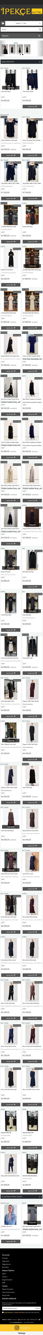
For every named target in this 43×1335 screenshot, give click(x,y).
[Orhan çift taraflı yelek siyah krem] (11, 646)
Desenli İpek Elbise (28, 226)
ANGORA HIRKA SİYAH (28, 1132)
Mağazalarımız (6, 1264)
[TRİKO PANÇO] (25, 80)
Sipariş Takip (6, 1295)
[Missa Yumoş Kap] (11, 560)
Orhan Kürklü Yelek (28, 658)
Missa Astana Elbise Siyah (29, 960)
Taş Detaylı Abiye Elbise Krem (8, 313)
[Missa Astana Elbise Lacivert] (11, 948)
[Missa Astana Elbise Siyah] (32, 948)
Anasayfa (5, 1258)
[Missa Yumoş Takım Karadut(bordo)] (32, 1034)
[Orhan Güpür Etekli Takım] (11, 689)
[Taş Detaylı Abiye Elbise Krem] (11, 301)
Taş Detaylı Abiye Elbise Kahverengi (32, 270)
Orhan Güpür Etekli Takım (7, 701)
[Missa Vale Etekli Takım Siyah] (11, 1078)
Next (39, 49)
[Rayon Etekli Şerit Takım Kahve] (32, 819)
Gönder (37, 1308)
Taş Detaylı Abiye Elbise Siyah (8, 226)
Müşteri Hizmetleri (7, 1289)
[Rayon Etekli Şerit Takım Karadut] (11, 862)
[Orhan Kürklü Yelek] (32, 646)
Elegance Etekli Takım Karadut (31, 701)
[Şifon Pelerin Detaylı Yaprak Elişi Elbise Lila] (32, 1215)
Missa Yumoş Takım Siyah (8, 1003)
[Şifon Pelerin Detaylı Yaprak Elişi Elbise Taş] (32, 474)
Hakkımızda (5, 1261)
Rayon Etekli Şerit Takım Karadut (9, 874)
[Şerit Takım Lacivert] (32, 862)
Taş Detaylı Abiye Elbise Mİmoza (31, 313)
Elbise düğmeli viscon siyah (8, 744)
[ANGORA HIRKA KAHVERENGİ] (32, 1164)
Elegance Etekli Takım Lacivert (9, 787)
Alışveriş (4, 1277)
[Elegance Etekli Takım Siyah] (32, 732)
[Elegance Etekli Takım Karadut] (32, 689)
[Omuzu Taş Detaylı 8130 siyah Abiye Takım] (32, 128)
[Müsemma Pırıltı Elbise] (11, 258)
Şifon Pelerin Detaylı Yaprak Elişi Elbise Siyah (12, 399)
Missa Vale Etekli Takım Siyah (8, 1089)
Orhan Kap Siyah (27, 615)
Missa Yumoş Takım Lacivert (8, 1046)
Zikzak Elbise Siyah (6, 615)
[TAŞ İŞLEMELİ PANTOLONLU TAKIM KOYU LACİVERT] (11, 172)
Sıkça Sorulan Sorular (8, 1292)
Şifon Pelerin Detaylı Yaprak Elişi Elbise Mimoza (13, 485)
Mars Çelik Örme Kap (28, 572)
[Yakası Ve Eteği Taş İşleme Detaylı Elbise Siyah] (11, 430)
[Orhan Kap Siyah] (32, 603)
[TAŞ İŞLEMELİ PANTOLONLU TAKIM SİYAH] (32, 172)
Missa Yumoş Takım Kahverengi (31, 1003)
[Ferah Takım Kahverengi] (11, 819)
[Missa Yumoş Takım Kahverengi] (32, 991)
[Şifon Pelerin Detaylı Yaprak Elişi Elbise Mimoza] (11, 474)
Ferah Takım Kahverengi (7, 830)
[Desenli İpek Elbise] (32, 215)
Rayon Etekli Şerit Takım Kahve (30, 830)
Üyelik (4, 1274)
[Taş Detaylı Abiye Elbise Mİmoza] (32, 301)
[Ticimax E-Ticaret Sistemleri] (21, 1333)
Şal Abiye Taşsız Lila (6, 1226)
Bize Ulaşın (5, 1267)
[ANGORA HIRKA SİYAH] (32, 1121)
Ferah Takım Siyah (27, 787)
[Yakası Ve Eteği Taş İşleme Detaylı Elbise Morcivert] (32, 344)
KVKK (3, 1283)
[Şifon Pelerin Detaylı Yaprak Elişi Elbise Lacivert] (11, 517)
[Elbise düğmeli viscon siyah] (11, 732)
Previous (3, 49)
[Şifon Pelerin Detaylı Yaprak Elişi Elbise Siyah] (11, 387)
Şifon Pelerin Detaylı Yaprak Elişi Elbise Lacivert (13, 528)
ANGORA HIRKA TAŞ (6, 1132)
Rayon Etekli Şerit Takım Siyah (8, 917)
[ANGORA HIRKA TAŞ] (11, 1121)
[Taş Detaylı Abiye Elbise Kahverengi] (32, 258)
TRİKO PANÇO (18, 91)
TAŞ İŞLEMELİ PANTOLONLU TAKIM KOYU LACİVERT (14, 183)
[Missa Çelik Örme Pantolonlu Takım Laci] (11, 1164)
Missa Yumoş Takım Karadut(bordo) (32, 1046)
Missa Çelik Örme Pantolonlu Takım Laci (11, 1176)
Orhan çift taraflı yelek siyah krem (9, 658)
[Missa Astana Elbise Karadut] (32, 905)
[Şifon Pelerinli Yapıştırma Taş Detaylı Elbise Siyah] (32, 387)
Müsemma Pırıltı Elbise (7, 270)
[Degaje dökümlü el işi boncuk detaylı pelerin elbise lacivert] (32, 517)
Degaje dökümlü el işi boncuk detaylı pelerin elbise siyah (15, 356)
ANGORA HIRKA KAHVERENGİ (30, 1176)
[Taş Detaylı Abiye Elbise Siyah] (11, 215)
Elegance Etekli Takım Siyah (30, 744)
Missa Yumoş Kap (5, 572)
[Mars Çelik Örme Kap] (32, 560)
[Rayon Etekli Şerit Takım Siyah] (11, 905)
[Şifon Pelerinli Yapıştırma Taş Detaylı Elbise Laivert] (32, 430)
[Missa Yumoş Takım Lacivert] (11, 1034)
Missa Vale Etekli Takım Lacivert (31, 1089)
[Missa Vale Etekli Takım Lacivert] (32, 1078)
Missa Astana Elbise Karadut (30, 917)
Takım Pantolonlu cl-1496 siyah (9, 140)
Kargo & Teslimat (7, 1280)
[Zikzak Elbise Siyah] (11, 603)
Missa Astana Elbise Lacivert (8, 960)
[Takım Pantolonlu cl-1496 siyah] (11, 128)
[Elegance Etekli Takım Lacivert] (11, 776)
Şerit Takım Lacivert (28, 874)
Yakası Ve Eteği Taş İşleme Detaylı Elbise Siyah (13, 442)
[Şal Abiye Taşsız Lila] (11, 1215)
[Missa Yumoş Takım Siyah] (11, 991)
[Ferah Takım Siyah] (32, 776)
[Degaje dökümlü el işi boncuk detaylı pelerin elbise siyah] (11, 344)
